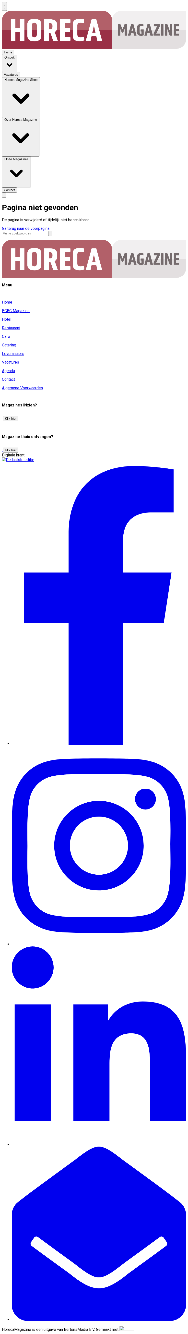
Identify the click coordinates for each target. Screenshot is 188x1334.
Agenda (8, 370)
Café (6, 336)
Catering (9, 345)
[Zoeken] (50, 233)
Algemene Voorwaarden (22, 388)
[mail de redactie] (99, 1319)
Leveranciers (13, 353)
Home (7, 302)
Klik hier (10, 418)
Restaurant (11, 328)
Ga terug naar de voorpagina (25, 228)
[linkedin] (99, 1144)
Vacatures (10, 362)
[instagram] (99, 944)
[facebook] (99, 743)
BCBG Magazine (16, 310)
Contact (8, 379)
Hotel (6, 319)
